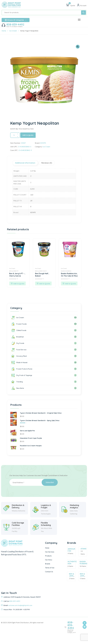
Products (48, 556)
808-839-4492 (15, 24)
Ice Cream (13, 31)
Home (4, 31)
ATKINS (83, 549)
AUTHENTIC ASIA (72, 562)
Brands (47, 564)
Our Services (49, 552)
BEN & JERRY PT (13, 271)
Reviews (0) (46, 163)
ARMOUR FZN (71, 550)
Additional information (25, 163)
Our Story (48, 560)
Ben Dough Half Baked (41, 274)
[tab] (25, 162)
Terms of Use (49, 568)
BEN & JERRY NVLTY (41, 271)
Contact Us (49, 572)
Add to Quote (28, 135)
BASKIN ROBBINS (66, 271)
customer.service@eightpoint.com (20, 605)
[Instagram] (84, 623)
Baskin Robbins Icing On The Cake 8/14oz (69, 274)
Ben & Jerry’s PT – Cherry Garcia (16, 274)
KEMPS (43, 143)
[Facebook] (84, 627)
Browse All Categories (15, 20)
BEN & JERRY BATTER (72, 576)
